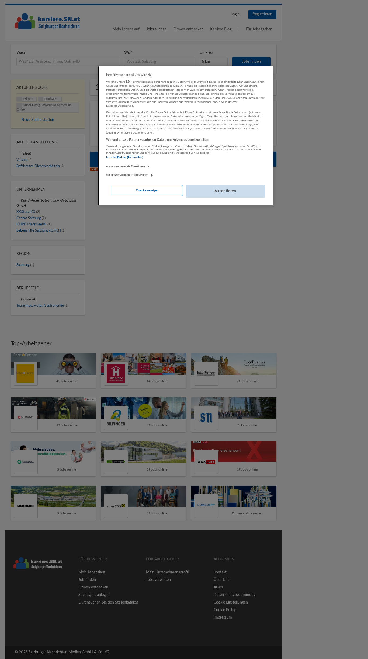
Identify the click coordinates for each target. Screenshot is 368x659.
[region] (185, 135)
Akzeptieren (225, 191)
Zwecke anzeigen (147, 190)
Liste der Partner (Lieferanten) (124, 157)
